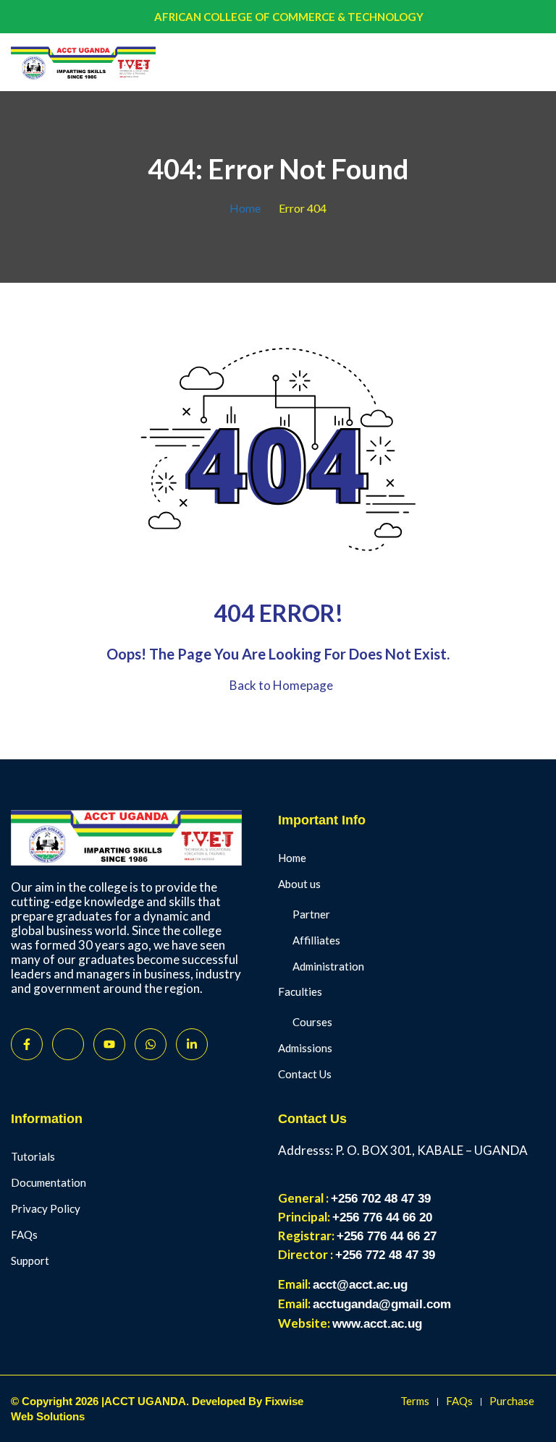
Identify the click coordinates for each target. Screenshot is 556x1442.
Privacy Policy (45, 1208)
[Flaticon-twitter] (68, 1044)
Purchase (511, 1400)
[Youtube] (109, 1044)
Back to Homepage (281, 685)
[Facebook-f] (27, 1044)
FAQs (24, 1234)
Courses (312, 1021)
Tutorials (33, 1156)
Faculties (300, 991)
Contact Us (305, 1073)
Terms (414, 1400)
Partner (311, 914)
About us (299, 883)
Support (30, 1260)
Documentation (48, 1182)
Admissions (305, 1047)
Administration (328, 966)
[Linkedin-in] (192, 1044)
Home (245, 208)
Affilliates (316, 940)
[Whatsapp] (151, 1044)
